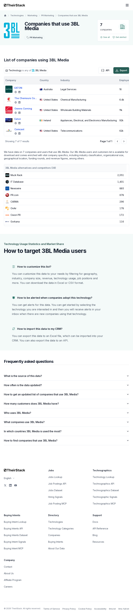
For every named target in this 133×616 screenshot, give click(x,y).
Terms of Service (51, 609)
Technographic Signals (105, 497)
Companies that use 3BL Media (73, 15)
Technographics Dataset (106, 490)
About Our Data (56, 548)
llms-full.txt (123, 609)
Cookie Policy (85, 609)
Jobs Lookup (55, 477)
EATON (18, 87)
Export (123, 70)
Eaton (17, 119)
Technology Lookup (103, 477)
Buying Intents (55, 541)
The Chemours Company (25, 98)
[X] (5, 485)
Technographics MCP (104, 503)
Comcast (19, 129)
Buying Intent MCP (13, 548)
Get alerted (121, 37)
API (107, 70)
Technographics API (103, 483)
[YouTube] (15, 485)
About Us (9, 573)
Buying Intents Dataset (16, 535)
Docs (95, 521)
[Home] (5, 15)
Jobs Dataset (55, 490)
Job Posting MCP (57, 503)
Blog (95, 535)
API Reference (100, 528)
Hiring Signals (55, 497)
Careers (8, 586)
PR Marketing (47, 15)
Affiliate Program (12, 580)
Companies (54, 535)
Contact (8, 566)
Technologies (17, 15)
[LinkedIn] (10, 485)
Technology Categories (61, 528)
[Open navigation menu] (127, 5)
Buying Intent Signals (15, 541)
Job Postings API (57, 483)
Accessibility (100, 609)
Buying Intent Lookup (15, 521)
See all (106, 37)
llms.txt (112, 609)
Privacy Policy (69, 609)
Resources (98, 541)
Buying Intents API (13, 528)
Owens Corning (23, 108)
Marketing (32, 15)
